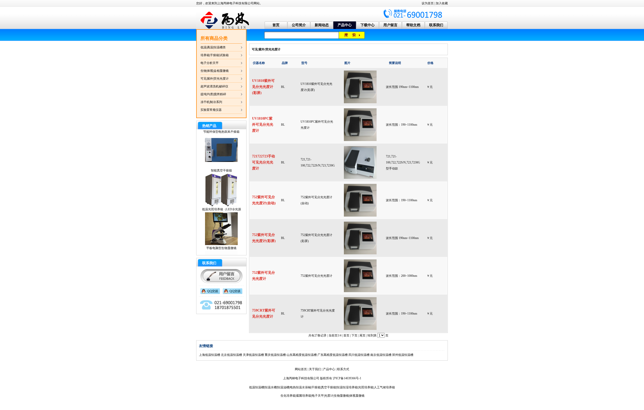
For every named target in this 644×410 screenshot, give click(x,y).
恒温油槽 (283, 387)
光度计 (328, 395)
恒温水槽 (271, 387)
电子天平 (318, 395)
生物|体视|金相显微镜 (214, 71)
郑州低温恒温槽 (402, 355)
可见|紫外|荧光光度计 (214, 78)
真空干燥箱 (328, 387)
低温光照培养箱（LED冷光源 (221, 200)
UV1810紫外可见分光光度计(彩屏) (263, 87)
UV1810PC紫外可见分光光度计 (262, 124)
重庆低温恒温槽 (275, 355)
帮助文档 (413, 25)
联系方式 (343, 369)
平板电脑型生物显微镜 (221, 239)
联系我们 (436, 25)
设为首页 (428, 3)
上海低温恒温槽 (209, 355)
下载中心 (367, 25)
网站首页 (301, 369)
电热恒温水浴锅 (300, 387)
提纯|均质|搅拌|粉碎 (213, 94)
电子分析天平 (209, 63)
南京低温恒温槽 (380, 355)
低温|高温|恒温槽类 (213, 47)
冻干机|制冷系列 (211, 102)
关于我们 (315, 369)
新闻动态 (322, 25)
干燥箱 (315, 387)
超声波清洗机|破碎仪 (214, 86)
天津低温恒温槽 (253, 355)
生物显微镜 (341, 395)
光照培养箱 (365, 387)
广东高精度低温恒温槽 (332, 355)
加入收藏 (442, 3)
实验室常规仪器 (211, 110)
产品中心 (345, 25)
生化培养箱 (288, 395)
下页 (354, 335)
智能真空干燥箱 (221, 161)
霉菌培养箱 (303, 395)
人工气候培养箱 (384, 387)
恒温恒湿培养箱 (347, 387)
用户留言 (390, 25)
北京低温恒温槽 (231, 355)
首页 (275, 25)
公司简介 (299, 25)
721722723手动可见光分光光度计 (263, 162)
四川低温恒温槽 (359, 355)
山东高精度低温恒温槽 (302, 355)
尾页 (362, 335)
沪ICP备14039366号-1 (347, 378)
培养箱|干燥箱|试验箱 (214, 55)
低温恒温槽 (256, 387)
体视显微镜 (357, 395)
